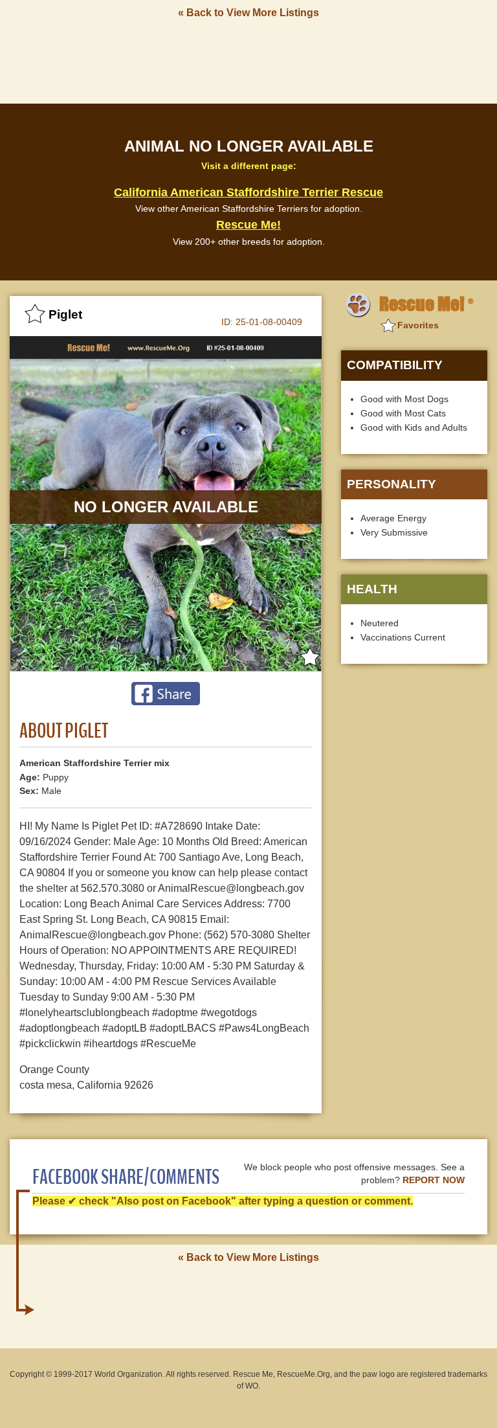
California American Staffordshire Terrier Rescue (248, 192)
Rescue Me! (248, 224)
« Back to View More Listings (248, 12)
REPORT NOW (434, 1180)
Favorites (418, 325)
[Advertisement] (248, 60)
